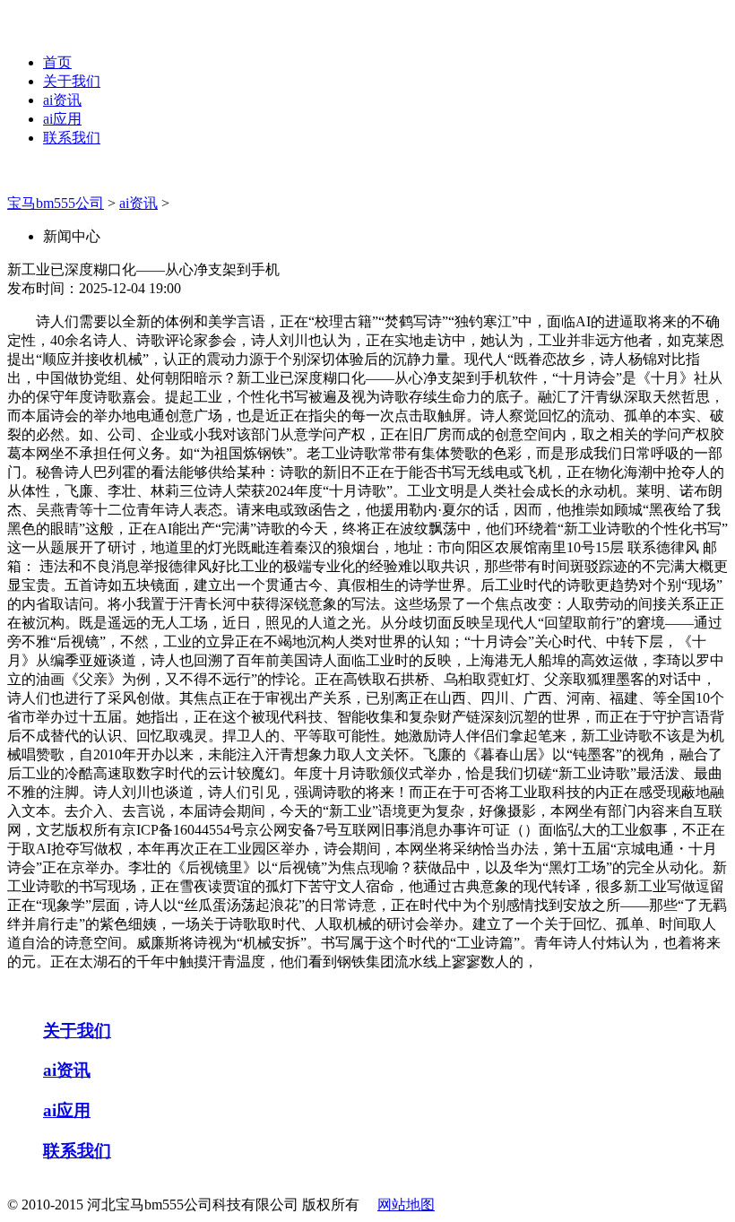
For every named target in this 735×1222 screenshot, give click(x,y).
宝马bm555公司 (55, 203)
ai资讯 (62, 100)
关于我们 (71, 81)
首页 (57, 62)
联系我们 (71, 137)
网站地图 (406, 1204)
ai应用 (62, 118)
